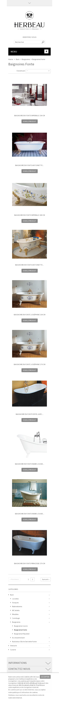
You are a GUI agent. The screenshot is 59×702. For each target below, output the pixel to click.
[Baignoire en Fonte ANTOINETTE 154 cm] (29, 145)
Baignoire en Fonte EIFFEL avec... (29, 414)
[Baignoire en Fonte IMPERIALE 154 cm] (29, 95)
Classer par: (20, 71)
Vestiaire (13, 645)
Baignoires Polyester (21, 634)
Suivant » (45, 579)
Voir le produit (29, 121)
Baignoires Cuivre (21, 626)
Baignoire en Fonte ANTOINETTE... (29, 165)
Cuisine (13, 649)
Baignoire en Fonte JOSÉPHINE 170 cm (29, 364)
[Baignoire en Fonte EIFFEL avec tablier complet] (29, 393)
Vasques (15, 602)
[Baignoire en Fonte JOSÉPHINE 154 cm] (29, 294)
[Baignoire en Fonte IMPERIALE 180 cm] (29, 194)
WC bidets (16, 610)
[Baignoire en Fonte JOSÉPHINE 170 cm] (29, 344)
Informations (17, 663)
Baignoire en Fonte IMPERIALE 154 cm (29, 115)
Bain (18, 59)
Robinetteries (17, 606)
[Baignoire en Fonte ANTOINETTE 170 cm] (29, 244)
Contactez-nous (19, 669)
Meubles (15, 614)
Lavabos (15, 599)
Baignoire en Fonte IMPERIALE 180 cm (29, 215)
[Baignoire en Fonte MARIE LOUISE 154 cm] (29, 443)
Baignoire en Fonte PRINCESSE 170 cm (29, 563)
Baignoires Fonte (20, 630)
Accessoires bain (18, 637)
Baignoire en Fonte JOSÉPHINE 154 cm (29, 314)
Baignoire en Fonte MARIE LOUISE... (29, 464)
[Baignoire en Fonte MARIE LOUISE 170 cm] (29, 493)
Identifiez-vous (29, 37)
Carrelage (16, 618)
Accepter (45, 677)
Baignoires (26, 59)
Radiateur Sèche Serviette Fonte (24, 641)
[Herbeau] (29, 33)
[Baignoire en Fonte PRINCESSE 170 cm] (29, 543)
